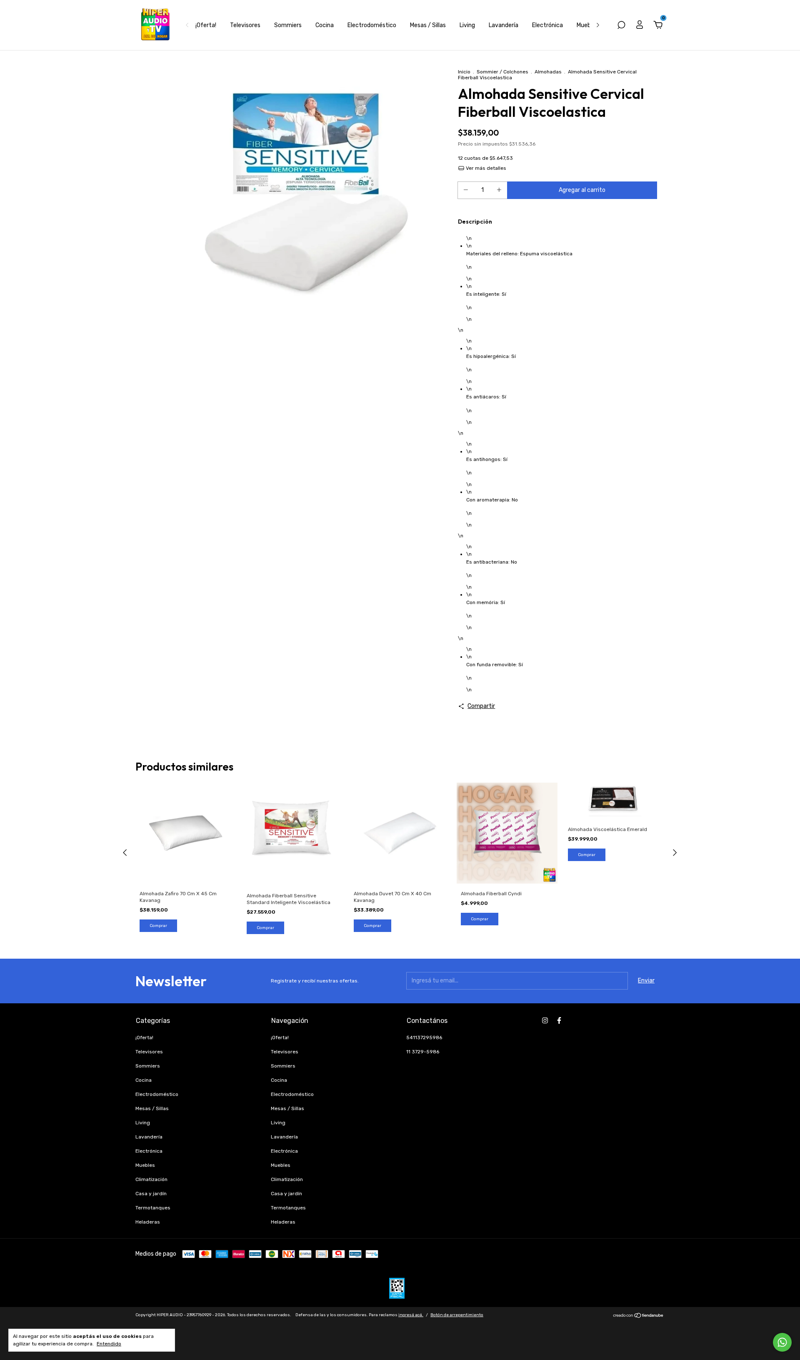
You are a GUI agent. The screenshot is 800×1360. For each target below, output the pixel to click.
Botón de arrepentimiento (456, 1314)
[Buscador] (621, 26)
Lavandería (503, 25)
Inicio (464, 72)
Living (467, 25)
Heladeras (147, 1222)
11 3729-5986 (422, 1052)
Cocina (324, 25)
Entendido (109, 1344)
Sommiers (288, 25)
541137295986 (424, 1037)
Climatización (151, 1179)
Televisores (245, 25)
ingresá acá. (410, 1314)
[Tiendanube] (638, 1316)
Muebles (587, 25)
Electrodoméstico (372, 25)
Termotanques (152, 1208)
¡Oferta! (205, 25)
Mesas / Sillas (428, 25)
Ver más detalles (485, 168)
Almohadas (548, 72)
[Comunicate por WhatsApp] (782, 1342)
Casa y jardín (151, 1193)
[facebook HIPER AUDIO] (559, 1020)
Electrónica (547, 25)
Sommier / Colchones (502, 72)
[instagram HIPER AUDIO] (545, 1020)
